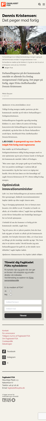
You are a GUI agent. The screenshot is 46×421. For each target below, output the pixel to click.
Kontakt (5, 331)
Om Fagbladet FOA (10, 339)
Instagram (11, 357)
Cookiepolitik (7, 341)
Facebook (11, 351)
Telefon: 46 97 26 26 (10, 385)
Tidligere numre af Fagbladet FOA (16, 336)
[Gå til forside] (19, 4)
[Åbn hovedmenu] (44, 4)
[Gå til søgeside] (39, 4)
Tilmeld (23, 316)
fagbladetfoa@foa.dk (16, 388)
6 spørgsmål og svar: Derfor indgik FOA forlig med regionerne (21, 143)
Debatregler (7, 344)
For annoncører (8, 333)
